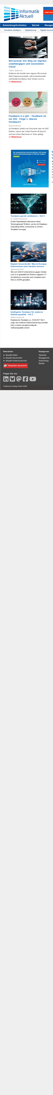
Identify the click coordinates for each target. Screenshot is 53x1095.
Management (44, 358)
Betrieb (35, 25)
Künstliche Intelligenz (12, 30)
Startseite (42, 355)
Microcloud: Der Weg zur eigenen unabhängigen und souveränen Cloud (28, 64)
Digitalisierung (30, 30)
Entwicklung (43, 361)
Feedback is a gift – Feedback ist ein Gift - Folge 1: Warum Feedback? (27, 119)
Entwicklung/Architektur (15, 25)
